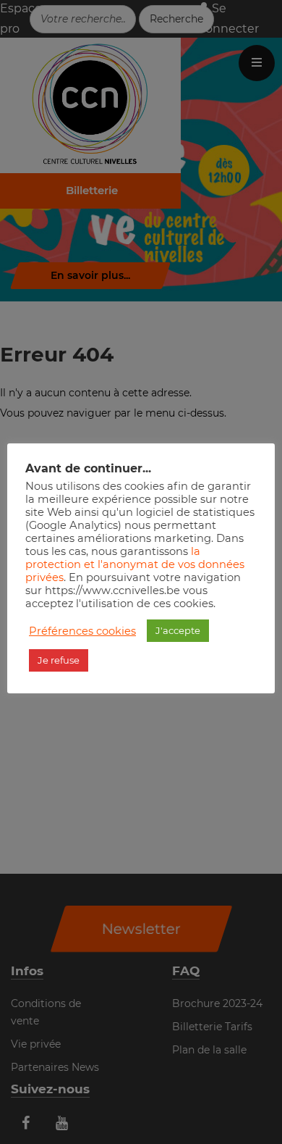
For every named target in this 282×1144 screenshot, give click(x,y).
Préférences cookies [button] (82, 631)
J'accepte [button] (177, 630)
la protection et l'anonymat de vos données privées (134, 564)
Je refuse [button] (59, 660)
